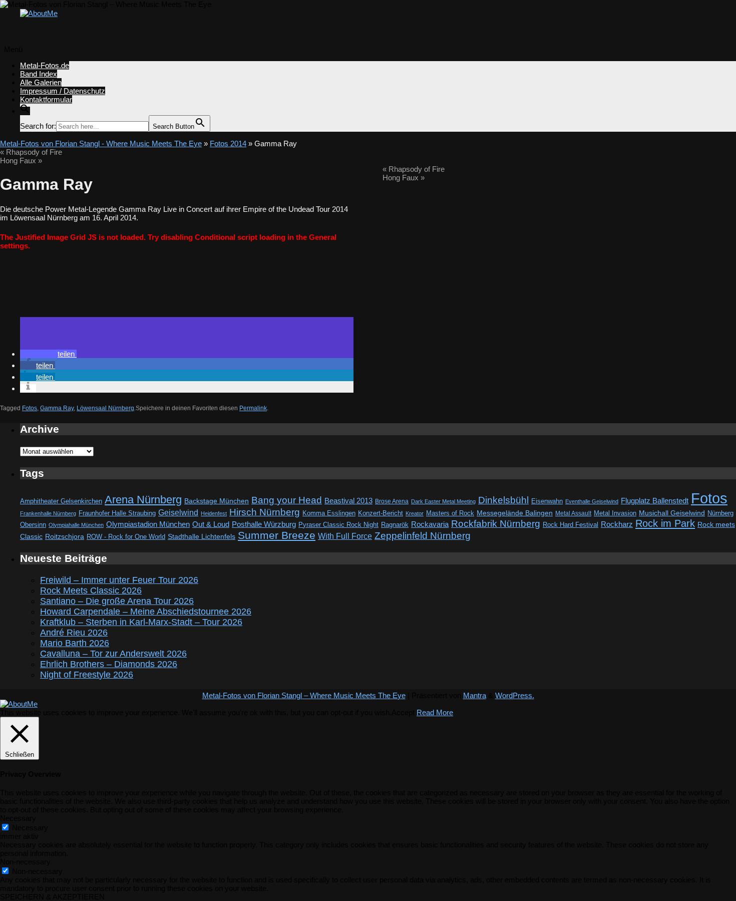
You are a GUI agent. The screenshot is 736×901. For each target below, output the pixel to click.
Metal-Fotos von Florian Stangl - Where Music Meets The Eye (101, 143)
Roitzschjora (64, 536)
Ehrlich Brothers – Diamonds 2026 (108, 664)
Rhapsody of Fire (31, 152)
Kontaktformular (46, 99)
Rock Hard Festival (570, 524)
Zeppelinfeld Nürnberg (423, 535)
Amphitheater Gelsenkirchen (61, 501)
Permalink (253, 408)
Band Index (38, 74)
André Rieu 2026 (74, 633)
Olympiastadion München (148, 524)
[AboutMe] (39, 13)
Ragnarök (395, 524)
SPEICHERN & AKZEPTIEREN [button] (52, 896)
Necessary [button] (18, 818)
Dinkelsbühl (503, 500)
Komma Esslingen (328, 513)
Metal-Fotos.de (44, 65)
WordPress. (514, 695)
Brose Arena (392, 501)
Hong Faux (21, 160)
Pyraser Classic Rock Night (338, 524)
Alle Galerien (41, 82)
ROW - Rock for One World (126, 536)
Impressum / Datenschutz (62, 91)
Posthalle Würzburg (264, 524)
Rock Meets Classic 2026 (91, 590)
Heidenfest (214, 513)
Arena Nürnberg (143, 499)
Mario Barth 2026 (74, 643)
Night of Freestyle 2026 (86, 675)
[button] (25, 111)
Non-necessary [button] (25, 861)
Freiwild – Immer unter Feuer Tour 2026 (119, 580)
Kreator (415, 513)
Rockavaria (430, 524)
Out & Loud (210, 524)
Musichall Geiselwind (672, 513)
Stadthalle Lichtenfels (201, 536)
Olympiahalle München (76, 525)
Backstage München (216, 501)
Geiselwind (178, 512)
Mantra (474, 695)
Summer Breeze (276, 535)
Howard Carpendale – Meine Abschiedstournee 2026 (145, 612)
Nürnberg (720, 513)
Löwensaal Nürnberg (105, 408)
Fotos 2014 (228, 143)
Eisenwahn (547, 501)
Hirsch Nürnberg (264, 512)
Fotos (29, 408)
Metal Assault (573, 513)
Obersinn (33, 524)
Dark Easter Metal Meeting (443, 501)
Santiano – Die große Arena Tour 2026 (117, 601)
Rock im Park (665, 523)
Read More (435, 712)
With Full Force (345, 535)
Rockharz (617, 524)
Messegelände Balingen (515, 513)
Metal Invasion (615, 513)
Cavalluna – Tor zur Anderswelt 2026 (113, 654)
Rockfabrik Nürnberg (495, 523)
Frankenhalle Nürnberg (48, 513)
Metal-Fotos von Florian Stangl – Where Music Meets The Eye (304, 695)
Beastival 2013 (348, 500)
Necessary (30, 827)
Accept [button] (403, 712)
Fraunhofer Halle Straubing (117, 513)
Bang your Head (286, 500)
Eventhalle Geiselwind (591, 501)
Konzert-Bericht (380, 513)
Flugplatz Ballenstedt (654, 500)
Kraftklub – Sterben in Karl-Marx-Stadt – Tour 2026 (141, 622)
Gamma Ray (57, 408)
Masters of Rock (450, 513)
